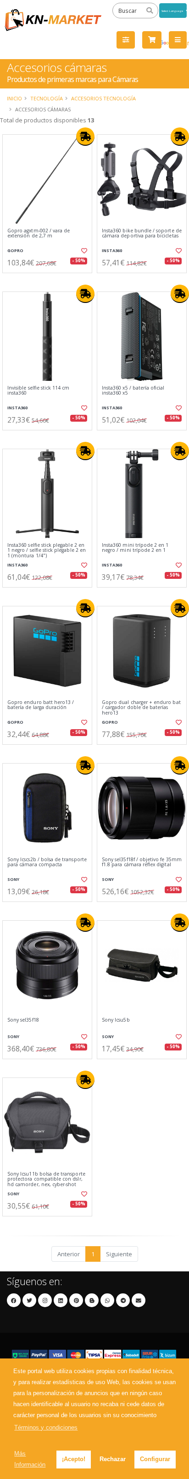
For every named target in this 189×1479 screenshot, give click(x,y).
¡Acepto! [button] (73, 1459)
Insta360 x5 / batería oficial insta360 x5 (133, 390)
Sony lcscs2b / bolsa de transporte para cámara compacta (47, 862)
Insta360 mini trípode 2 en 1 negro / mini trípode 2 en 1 (135, 548)
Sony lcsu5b (116, 1020)
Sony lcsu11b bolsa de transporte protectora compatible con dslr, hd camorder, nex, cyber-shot (46, 1179)
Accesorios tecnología (103, 98)
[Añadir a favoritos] (83, 251)
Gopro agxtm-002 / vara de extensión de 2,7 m (38, 233)
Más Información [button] (29, 1459)
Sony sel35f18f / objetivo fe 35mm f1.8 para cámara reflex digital (142, 862)
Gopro (15, 250)
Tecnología (46, 98)
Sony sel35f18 (23, 1020)
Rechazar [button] (113, 1459)
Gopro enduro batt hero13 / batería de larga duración (40, 705)
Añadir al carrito (50, 280)
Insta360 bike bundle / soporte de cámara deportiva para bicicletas (142, 233)
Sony (13, 879)
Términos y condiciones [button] (46, 1427)
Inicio (14, 98)
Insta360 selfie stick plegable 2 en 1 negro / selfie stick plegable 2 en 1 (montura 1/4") (46, 550)
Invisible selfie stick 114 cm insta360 (38, 390)
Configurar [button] (155, 1459)
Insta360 (112, 250)
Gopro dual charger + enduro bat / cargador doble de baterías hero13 (141, 707)
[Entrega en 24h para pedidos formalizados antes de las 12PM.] (85, 136)
